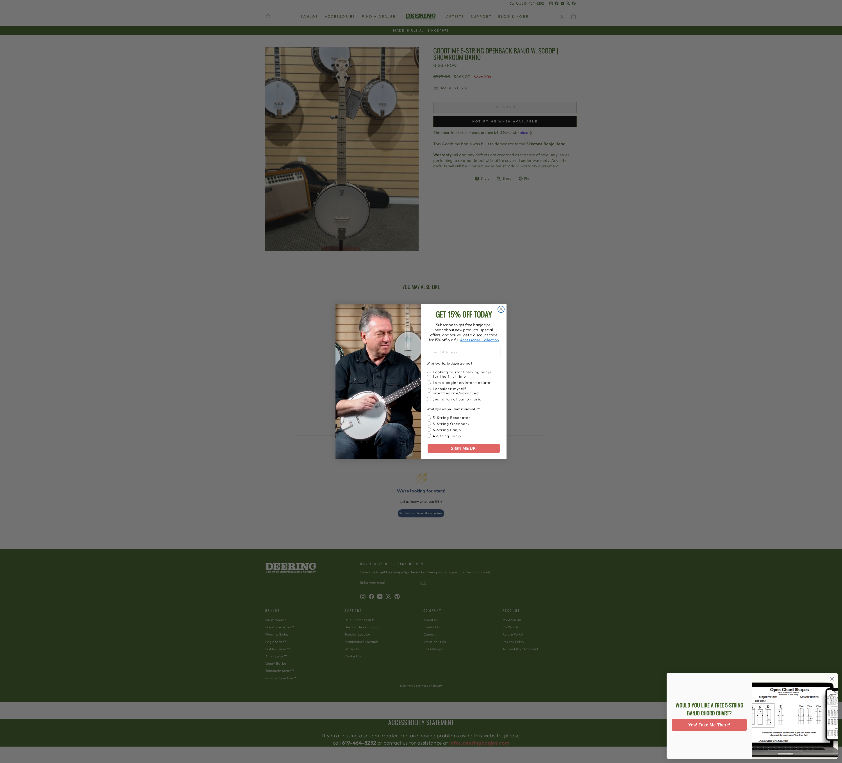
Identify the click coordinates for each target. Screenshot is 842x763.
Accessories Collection (479, 339)
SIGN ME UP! (463, 448)
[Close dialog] (501, 309)
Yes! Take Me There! (709, 724)
